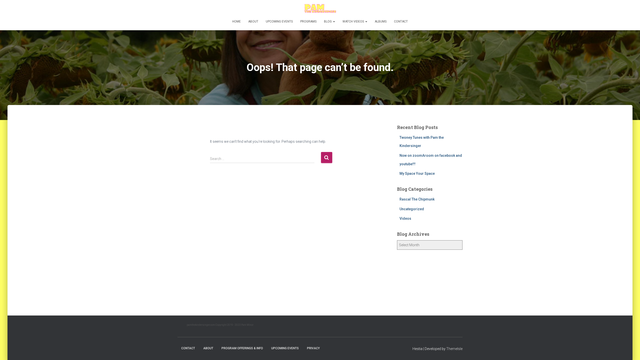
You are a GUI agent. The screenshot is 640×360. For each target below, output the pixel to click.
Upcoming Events (279, 21)
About (253, 21)
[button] (333, 21)
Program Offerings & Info (242, 348)
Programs (308, 21)
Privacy (313, 348)
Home (236, 21)
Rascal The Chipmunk (417, 199)
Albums (380, 21)
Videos (405, 218)
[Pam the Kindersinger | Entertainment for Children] (320, 8)
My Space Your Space (417, 174)
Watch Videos (353, 21)
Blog (328, 21)
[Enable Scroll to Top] (630, 350)
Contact (401, 21)
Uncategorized (412, 209)
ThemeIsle (454, 349)
